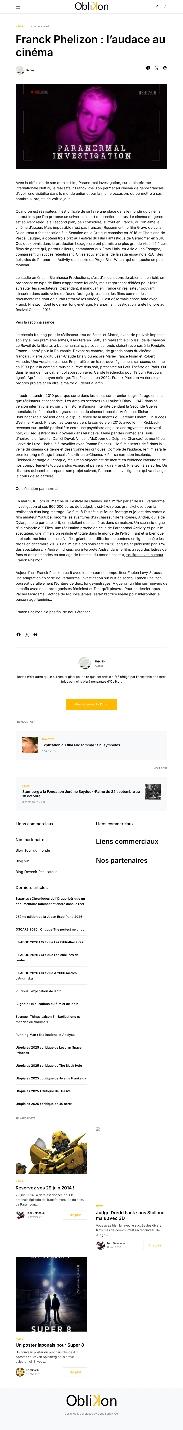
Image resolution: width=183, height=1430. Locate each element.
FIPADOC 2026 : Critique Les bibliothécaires (49, 942)
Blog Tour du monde (33, 850)
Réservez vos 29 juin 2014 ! (45, 1188)
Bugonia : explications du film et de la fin (47, 1004)
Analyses (48, 739)
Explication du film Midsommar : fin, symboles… (82, 745)
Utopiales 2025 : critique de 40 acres (44, 1104)
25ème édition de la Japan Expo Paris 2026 (49, 916)
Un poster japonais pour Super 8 (50, 1345)
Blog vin (22, 861)
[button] (18, 6)
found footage (78, 293)
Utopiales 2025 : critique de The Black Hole (49, 1065)
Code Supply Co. (108, 1413)
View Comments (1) (89, 704)
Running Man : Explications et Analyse (45, 1035)
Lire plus (75, 1215)
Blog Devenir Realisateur (36, 871)
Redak (30, 70)
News (19, 26)
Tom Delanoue (35, 1212)
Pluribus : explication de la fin (38, 991)
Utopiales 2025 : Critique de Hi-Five (43, 1091)
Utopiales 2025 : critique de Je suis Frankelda (51, 1078)
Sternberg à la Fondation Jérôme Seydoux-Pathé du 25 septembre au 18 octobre (81, 793)
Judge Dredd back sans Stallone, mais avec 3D (131, 1215)
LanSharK (32, 1370)
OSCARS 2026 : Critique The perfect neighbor (51, 929)
